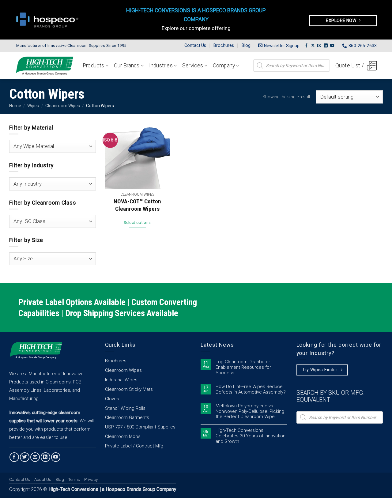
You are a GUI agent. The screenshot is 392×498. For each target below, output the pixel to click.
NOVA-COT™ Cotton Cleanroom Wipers (137, 205)
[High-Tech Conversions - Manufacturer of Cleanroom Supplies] (44, 65)
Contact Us (195, 45)
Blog (246, 45)
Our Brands (127, 65)
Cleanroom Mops (123, 436)
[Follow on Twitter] (24, 457)
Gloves (112, 399)
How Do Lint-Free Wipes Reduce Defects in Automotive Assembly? (251, 389)
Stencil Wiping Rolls (125, 408)
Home (15, 105)
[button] (279, 45)
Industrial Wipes (121, 380)
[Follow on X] (313, 45)
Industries (161, 65)
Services (192, 65)
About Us (42, 479)
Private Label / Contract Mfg (134, 446)
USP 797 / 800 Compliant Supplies (140, 427)
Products (93, 65)
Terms (74, 479)
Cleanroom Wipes (62, 105)
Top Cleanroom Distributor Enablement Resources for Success (243, 367)
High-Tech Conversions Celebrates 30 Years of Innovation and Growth (250, 436)
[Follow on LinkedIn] (326, 45)
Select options (137, 222)
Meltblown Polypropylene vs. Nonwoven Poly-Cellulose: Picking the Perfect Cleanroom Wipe (250, 411)
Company (224, 65)
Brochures (223, 45)
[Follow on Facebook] (306, 45)
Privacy (91, 479)
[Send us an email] (319, 45)
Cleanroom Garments (127, 417)
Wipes (33, 105)
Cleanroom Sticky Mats (129, 389)
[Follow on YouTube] (332, 45)
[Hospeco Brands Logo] (49, 20)
